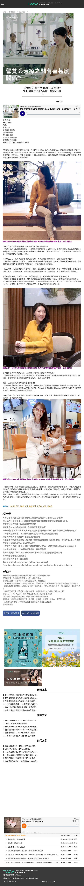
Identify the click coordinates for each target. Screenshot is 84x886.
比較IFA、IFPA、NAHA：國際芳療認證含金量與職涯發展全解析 (28, 594)
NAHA (12, 506)
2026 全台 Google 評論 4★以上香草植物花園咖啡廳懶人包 (25, 596)
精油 (26, 506)
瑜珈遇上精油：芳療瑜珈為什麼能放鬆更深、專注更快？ (24, 581)
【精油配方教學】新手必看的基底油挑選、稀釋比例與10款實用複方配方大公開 (33, 591)
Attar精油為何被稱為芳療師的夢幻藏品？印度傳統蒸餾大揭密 (26, 575)
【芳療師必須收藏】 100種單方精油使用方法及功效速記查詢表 (27, 602)
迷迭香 (50, 506)
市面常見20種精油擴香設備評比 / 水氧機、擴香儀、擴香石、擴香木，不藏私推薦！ (35, 599)
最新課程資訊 (8, 604)
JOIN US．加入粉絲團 (30, 613)
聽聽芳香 (32, 506)
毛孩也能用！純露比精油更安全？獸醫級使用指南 (22, 578)
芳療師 (39, 506)
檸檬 (22, 506)
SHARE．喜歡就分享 (11, 613)
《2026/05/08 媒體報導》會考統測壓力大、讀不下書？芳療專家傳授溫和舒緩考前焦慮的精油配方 (40, 583)
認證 (44, 506)
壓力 (17, 506)
